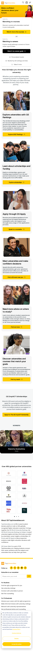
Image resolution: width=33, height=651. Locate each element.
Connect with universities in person (12, 591)
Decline (16, 638)
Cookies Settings (16, 633)
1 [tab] (14, 516)
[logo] (8, 2)
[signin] (26, 2)
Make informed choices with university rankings (15, 604)
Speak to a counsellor (15, 229)
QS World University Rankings (18, 530)
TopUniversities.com (7, 524)
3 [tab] (18, 516)
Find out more (15, 327)
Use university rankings (8, 588)
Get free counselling (7, 593)
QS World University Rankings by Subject (13, 532)
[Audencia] (8, 481)
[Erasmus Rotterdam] (24, 510)
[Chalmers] (8, 488)
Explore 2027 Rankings (15, 134)
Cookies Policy (16, 629)
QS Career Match (6, 546)
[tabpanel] (17, 493)
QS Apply (11, 538)
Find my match (15, 379)
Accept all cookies (16, 644)
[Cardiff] (24, 481)
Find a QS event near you (15, 277)
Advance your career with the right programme (15, 601)
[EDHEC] (24, 503)
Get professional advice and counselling (13, 609)
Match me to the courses (16, 32)
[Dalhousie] (8, 496)
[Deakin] (24, 496)
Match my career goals (16, 51)
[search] (23, 3)
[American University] (24, 474)
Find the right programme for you (11, 585)
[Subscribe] (29, 576)
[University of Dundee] (8, 503)
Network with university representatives (13, 606)
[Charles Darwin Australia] (24, 488)
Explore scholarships (15, 182)
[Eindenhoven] (8, 510)
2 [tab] (16, 516)
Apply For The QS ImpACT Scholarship (16, 415)
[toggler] (30, 2)
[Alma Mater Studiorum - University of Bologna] (8, 474)
